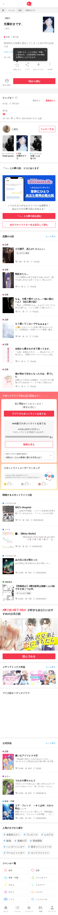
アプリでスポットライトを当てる (29, 413)
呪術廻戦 (36, 840)
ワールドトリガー (14, 852)
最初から (36, 100)
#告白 (23, 610)
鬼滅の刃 (20, 840)
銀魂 (7, 840)
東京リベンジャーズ (39, 846)
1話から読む (34, 81)
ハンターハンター (14, 846)
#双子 (15, 610)
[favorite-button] (17, 65)
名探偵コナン (12, 834)
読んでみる (29, 656)
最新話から (50, 100)
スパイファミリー (38, 852)
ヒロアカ (47, 834)
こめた (7, 28)
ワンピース (31, 834)
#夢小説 (7, 610)
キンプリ (9, 52)
